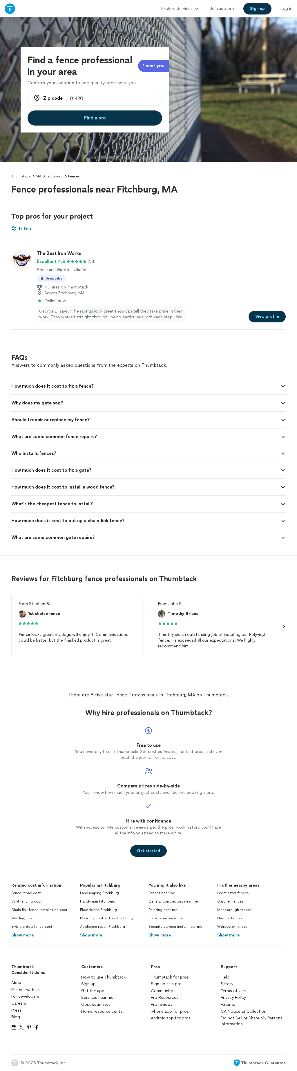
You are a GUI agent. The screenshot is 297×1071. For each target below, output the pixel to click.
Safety (227, 983)
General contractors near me (173, 901)
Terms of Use (233, 990)
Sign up (88, 983)
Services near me (97, 997)
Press (16, 1010)
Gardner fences (230, 901)
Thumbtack (20, 176)
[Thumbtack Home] (10, 8)
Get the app (92, 990)
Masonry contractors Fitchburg (106, 918)
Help (225, 977)
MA (38, 176)
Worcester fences (232, 927)
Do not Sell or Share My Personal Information (252, 1021)
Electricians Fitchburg (98, 910)
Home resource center (102, 1011)
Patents (228, 1004)
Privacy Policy (233, 997)
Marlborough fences (234, 910)
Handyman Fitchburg (97, 901)
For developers (25, 996)
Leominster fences (233, 893)
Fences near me (161, 893)
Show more (22, 935)
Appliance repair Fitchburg (102, 927)
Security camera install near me (175, 927)
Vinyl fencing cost (26, 901)
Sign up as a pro (166, 983)
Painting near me (162, 910)
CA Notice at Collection (243, 1011)
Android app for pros (171, 1018)
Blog (15, 1016)
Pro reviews (162, 1004)
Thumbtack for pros (170, 977)
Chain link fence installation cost (39, 910)
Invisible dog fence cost (31, 927)
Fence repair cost (26, 893)
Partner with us (25, 989)
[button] (148, 386)
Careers (18, 1003)
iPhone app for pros (170, 1011)
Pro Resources (164, 997)
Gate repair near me (165, 918)
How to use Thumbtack (103, 977)
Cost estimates (96, 1004)
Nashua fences (229, 918)
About (17, 982)
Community (162, 990)
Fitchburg (54, 176)
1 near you (153, 65)
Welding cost (22, 918)
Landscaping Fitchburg (99, 893)
